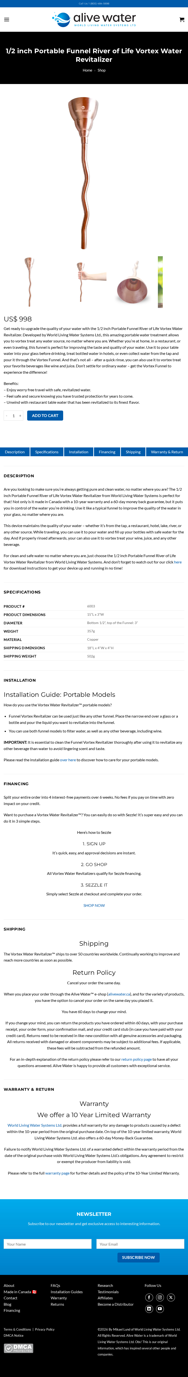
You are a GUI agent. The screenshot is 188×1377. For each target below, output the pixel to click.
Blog (7, 1304)
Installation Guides (67, 1291)
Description (15, 451)
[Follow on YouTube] (160, 1309)
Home (87, 70)
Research (105, 1285)
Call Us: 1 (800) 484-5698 (94, 3)
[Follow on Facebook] (149, 1297)
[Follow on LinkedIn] (149, 1309)
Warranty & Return (167, 451)
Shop (102, 70)
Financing (107, 451)
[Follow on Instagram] (160, 1297)
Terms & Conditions (17, 1329)
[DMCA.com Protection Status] (18, 1347)
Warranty (59, 1297)
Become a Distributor (116, 1304)
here (178, 562)
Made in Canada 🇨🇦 (20, 1291)
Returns (57, 1304)
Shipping (133, 451)
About (9, 1285)
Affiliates (105, 1297)
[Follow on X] (171, 1297)
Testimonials (108, 1291)
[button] (13, 19)
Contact (10, 1297)
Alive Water (134, 1335)
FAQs (55, 1285)
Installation (78, 451)
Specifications (47, 451)
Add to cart (45, 415)
